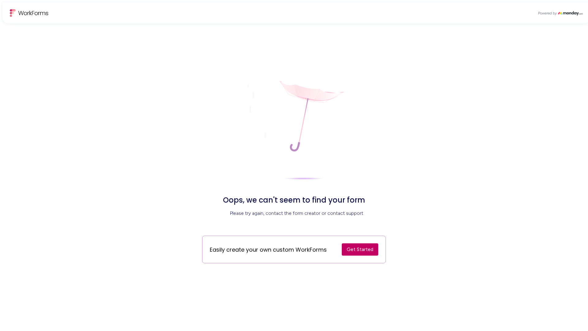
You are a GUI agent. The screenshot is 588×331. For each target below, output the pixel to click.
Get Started (360, 249)
